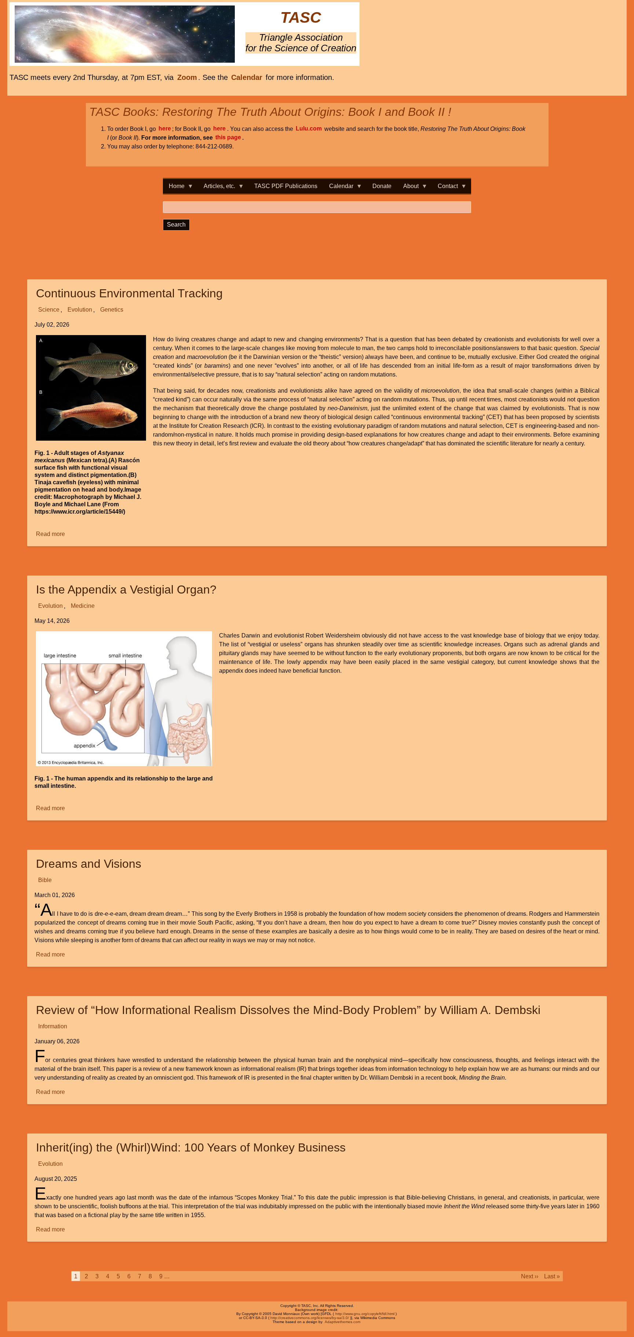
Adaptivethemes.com (342, 1322)
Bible (45, 880)
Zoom (187, 77)
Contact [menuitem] (445, 188)
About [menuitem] (408, 188)
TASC (300, 17)
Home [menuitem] (174, 188)
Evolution (80, 310)
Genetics (111, 310)
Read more (51, 534)
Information (52, 1027)
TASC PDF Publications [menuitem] (285, 186)
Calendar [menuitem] (338, 188)
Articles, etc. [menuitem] (216, 188)
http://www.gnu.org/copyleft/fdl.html (364, 1314)
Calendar (246, 77)
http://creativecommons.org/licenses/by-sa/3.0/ (309, 1318)
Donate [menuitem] (381, 186)
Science (48, 310)
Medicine (83, 606)
